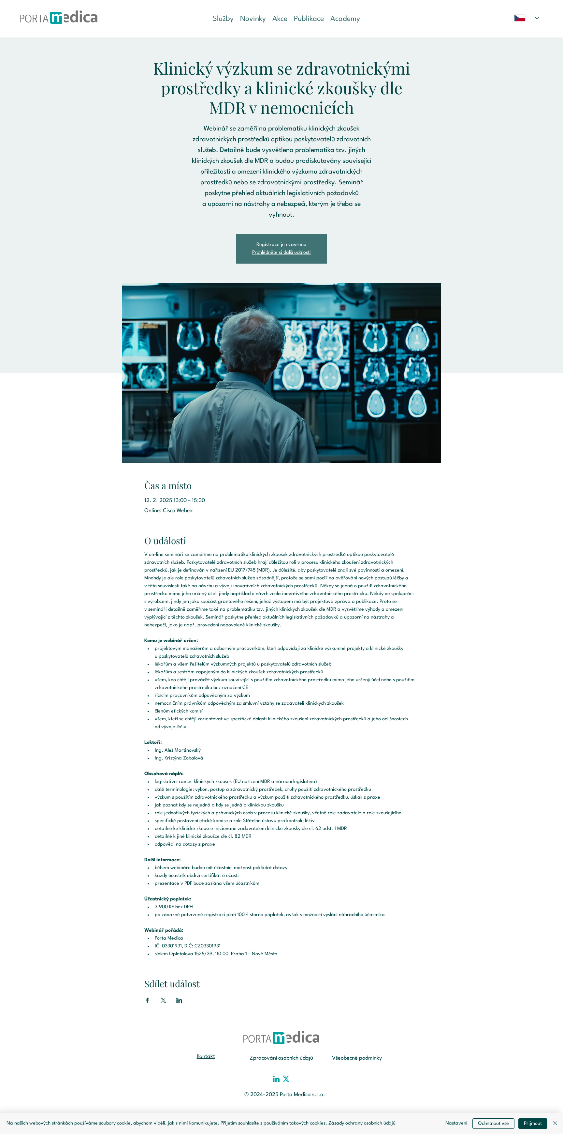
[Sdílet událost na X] (163, 1000)
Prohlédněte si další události (281, 252)
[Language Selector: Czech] (526, 18)
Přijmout (533, 1123)
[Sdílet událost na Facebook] (147, 1000)
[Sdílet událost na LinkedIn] (179, 1000)
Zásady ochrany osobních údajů (362, 1123)
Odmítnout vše (493, 1123)
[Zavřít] (555, 1123)
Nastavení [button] (456, 1123)
